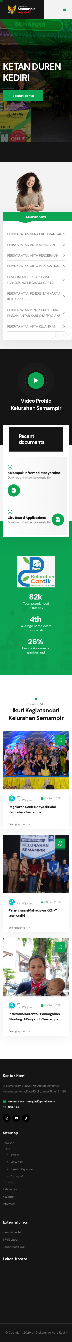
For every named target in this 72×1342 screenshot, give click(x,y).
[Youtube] (16, 1118)
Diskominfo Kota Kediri (51, 1333)
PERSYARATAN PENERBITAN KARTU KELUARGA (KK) (33, 296)
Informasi (9, 1204)
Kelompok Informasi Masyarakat (34, 473)
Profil (6, 1149)
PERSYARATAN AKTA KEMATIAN (31, 244)
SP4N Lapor (11, 1240)
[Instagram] (7, 1118)
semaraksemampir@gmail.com (31, 1101)
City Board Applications (27, 517)
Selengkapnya (23, 96)
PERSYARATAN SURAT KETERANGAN (35, 234)
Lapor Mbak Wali (14, 1247)
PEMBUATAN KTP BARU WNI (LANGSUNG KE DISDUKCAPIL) (30, 280)
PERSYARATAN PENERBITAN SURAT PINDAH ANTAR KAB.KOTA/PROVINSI (34, 313)
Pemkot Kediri (12, 1232)
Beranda (8, 1143)
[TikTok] (26, 1118)
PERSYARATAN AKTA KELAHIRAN (31, 326)
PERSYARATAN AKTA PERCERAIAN (33, 255)
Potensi (8, 1182)
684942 (13, 1107)
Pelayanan (10, 1189)
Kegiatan (8, 1197)
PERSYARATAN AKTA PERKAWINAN (33, 266)
